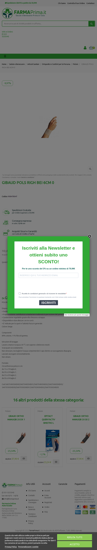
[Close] (89, 236)
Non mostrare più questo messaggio (77, 315)
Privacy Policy (11, 547)
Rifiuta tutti (74, 537)
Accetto (75, 544)
